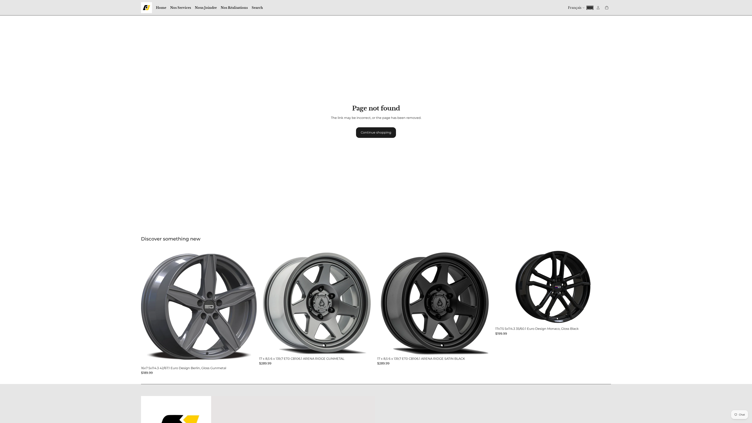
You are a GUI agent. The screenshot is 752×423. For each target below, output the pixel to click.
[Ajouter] (250, 358)
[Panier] (606, 7)
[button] (590, 7)
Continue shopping (376, 132)
